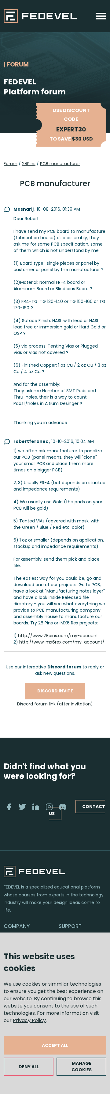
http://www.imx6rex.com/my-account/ (62, 642)
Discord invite (55, 691)
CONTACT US (77, 810)
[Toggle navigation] (101, 16)
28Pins (28, 164)
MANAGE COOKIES (82, 1066)
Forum (10, 164)
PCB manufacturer (60, 164)
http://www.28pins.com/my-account (58, 636)
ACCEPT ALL (55, 1045)
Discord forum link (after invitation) (55, 704)
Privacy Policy (29, 1020)
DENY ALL (29, 1067)
